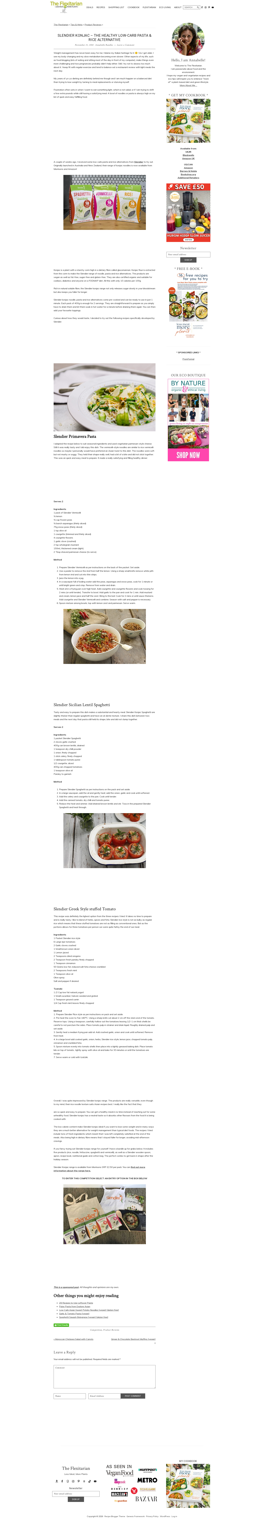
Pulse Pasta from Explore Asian (74, 1306)
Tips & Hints (76, 24)
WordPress (165, 1516)
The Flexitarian (61, 24)
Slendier (138, 161)
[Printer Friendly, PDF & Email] (61, 1325)
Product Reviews (93, 24)
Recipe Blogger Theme (115, 1516)
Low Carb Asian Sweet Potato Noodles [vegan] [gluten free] (89, 1310)
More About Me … (188, 85)
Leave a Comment (125, 45)
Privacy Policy (152, 1516)
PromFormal (188, 359)
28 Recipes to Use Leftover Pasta (76, 1302)
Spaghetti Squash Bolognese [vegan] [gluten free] (83, 1317)
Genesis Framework (136, 1516)
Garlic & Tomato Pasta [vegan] (74, 1313)
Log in (174, 1516)
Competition (96, 1330)
